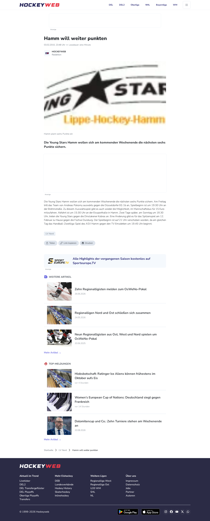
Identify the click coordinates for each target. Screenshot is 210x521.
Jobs (128, 488)
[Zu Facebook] (171, 511)
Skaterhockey (62, 492)
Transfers (25, 499)
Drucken (89, 243)
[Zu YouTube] (176, 511)
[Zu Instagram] (165, 511)
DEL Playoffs (27, 492)
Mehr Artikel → (52, 352)
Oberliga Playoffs (29, 495)
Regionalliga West (100, 481)
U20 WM (95, 488)
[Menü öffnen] (186, 5)
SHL (92, 492)
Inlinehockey (62, 495)
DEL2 (23, 484)
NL (92, 495)
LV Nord (63, 450)
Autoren (130, 495)
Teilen (52, 243)
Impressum (132, 481)
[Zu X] (182, 511)
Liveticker (25, 481)
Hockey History (63, 488)
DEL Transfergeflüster (32, 488)
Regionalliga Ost (99, 484)
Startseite (48, 450)
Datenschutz (133, 484)
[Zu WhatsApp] (188, 511)
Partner (130, 492)
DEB (57, 481)
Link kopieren (70, 243)
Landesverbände (64, 484)
